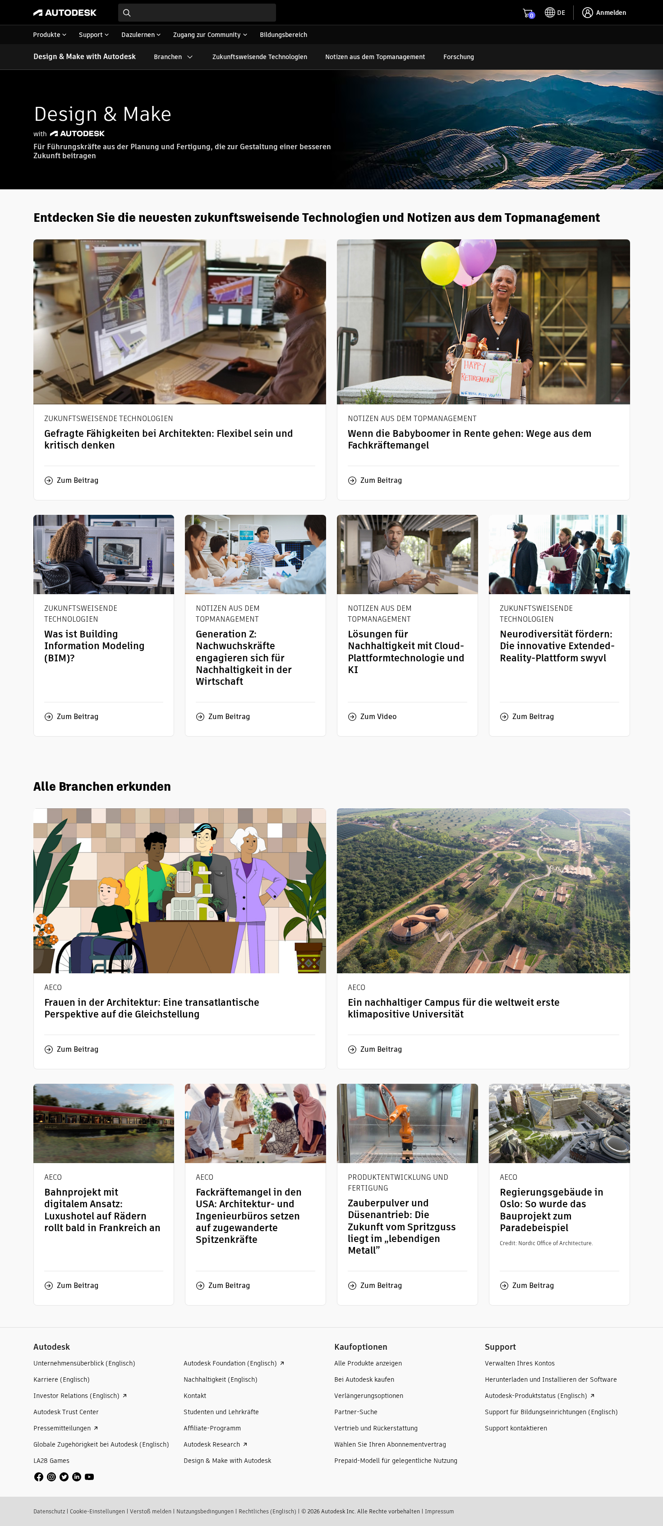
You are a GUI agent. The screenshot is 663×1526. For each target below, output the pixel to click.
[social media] (64, 1476)
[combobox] (197, 13)
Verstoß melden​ (150, 1511)
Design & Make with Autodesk (84, 56)
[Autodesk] (65, 13)
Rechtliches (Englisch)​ (267, 1511)
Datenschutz (49, 1511)
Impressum (439, 1511)
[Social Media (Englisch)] (64, 1476)
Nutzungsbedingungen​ (205, 1511)
